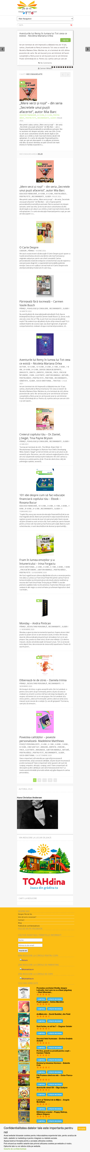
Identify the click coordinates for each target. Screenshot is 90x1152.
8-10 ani (40, 115)
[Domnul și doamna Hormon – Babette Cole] (24, 1073)
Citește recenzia (55, 999)
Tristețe (57, 380)
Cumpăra (41, 999)
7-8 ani (67, 567)
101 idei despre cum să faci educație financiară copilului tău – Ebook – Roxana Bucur (42, 498)
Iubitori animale (53, 375)
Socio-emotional (43, 380)
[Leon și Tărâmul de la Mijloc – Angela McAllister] (24, 1109)
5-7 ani (55, 366)
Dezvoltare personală (37, 626)
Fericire (48, 372)
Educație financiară (27, 115)
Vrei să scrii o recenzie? (27, 917)
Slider (53, 117)
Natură (65, 375)
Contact (21, 920)
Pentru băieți (60, 193)
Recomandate (43, 117)
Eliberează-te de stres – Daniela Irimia (43, 680)
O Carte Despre (28, 247)
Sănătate (23, 380)
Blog (20, 922)
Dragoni (44, 747)
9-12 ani (48, 115)
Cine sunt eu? (33, 747)
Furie (32, 375)
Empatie (40, 372)
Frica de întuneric (28, 569)
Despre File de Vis (25, 914)
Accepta (81, 1128)
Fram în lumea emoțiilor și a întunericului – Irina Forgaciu (37, 561)
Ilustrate (40, 375)
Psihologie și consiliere (37, 308)
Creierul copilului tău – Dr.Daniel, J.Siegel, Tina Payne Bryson (40, 436)
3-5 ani (48, 366)
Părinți (31, 250)
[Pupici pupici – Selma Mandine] (24, 1011)
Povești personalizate (29, 744)
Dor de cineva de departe (50, 369)
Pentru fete (30, 117)
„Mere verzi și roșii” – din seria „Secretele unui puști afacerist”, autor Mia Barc (44, 188)
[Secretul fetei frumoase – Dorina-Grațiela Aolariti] (24, 1048)
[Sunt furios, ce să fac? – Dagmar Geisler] (24, 1036)
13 (50, 780)
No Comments (46, 62)
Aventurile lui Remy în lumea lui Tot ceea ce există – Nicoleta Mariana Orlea (43, 34)
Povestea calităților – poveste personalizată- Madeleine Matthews (41, 739)
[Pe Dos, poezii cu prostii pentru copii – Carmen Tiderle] (24, 1060)
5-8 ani (62, 366)
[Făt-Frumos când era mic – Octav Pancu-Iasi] (24, 1085)
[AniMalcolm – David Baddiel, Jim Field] (24, 1024)
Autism (22, 366)
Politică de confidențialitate (29, 925)
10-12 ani (31, 366)
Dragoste (23, 372)
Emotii (32, 372)
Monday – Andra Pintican (35, 623)
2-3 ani (39, 567)
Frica (55, 372)
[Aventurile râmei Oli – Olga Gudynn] (24, 1097)
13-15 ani (40, 366)
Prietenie (49, 378)
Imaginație (40, 749)
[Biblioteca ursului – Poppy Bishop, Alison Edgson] (24, 1122)
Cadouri (22, 250)
